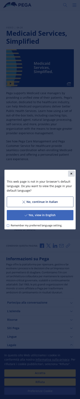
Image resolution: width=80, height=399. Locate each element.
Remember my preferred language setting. (36, 225)
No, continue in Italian (42, 202)
